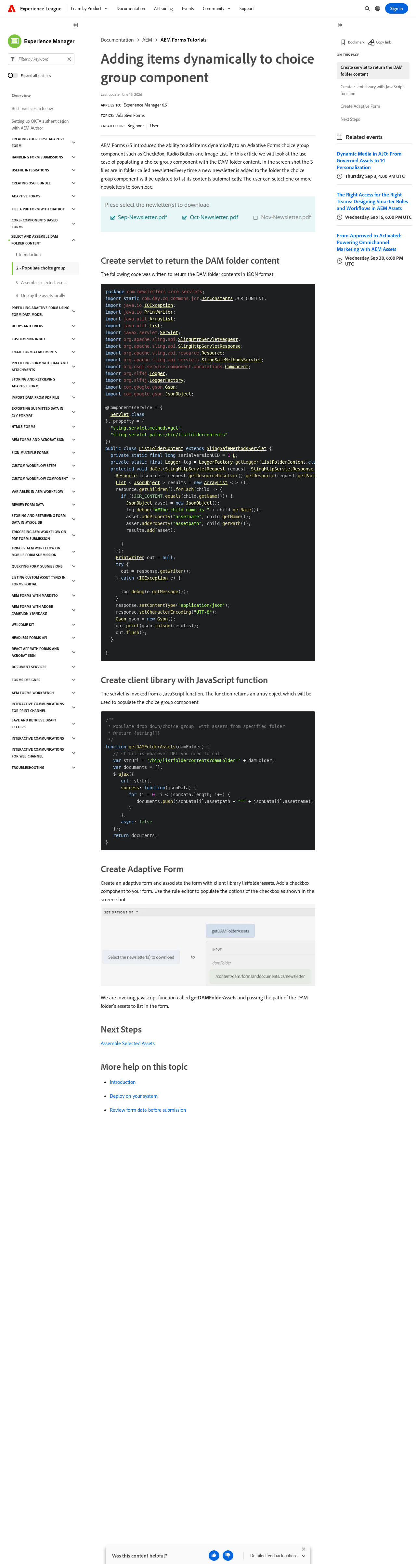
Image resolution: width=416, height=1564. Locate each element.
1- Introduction (28, 254)
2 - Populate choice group (41, 268)
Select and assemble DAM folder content (34, 239)
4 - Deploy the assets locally (40, 295)
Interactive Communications (38, 738)
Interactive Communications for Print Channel (38, 707)
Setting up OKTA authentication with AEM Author (40, 124)
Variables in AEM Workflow (37, 491)
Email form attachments (34, 352)
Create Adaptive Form (360, 106)
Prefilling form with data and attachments (40, 366)
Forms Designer (26, 680)
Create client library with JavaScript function (372, 90)
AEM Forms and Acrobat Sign (38, 439)
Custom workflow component (40, 478)
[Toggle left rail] (76, 25)
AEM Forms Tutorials (183, 39)
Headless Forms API (29, 637)
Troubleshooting (28, 767)
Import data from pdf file (35, 397)
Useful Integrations (30, 170)
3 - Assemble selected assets (41, 282)
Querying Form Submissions (37, 566)
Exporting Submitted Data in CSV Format (37, 412)
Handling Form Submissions (37, 157)
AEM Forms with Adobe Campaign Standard (32, 610)
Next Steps (350, 119)
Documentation (117, 39)
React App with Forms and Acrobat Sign (35, 652)
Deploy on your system (134, 1096)
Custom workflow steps (34, 465)
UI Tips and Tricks (27, 326)
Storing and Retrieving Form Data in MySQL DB (39, 519)
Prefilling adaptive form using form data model (40, 311)
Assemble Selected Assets (128, 1043)
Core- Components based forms (35, 223)
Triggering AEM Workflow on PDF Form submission (39, 535)
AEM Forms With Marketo (35, 595)
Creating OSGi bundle (31, 183)
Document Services (29, 667)
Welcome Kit (23, 624)
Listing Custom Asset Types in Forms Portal (39, 580)
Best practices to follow (32, 108)
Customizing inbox (29, 339)
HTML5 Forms (23, 426)
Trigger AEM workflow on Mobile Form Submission (36, 551)
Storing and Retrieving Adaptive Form (33, 382)
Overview (21, 95)
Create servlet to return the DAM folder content (372, 70)
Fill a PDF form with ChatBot (38, 209)
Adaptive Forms (130, 115)
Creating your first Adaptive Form (38, 142)
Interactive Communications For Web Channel (38, 752)
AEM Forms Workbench (33, 693)
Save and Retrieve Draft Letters (34, 723)
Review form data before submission (148, 1110)
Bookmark (356, 42)
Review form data (28, 504)
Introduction (123, 1082)
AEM (147, 39)
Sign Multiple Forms (30, 452)
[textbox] (41, 59)
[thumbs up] (214, 1555)
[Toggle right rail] (340, 25)
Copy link (383, 42)
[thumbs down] (228, 1555)
